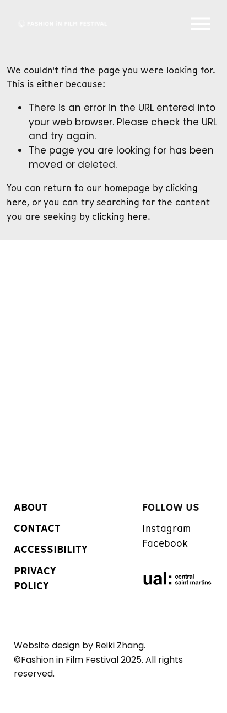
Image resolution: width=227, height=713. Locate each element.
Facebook (165, 543)
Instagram (166, 528)
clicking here (120, 216)
